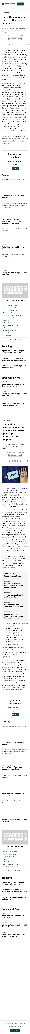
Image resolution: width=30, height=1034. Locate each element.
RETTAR (4, 323)
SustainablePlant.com (20, 139)
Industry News (6, 12)
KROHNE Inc (6, 313)
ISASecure (11, 495)
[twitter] (15, 44)
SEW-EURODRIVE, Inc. (9, 325)
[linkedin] (12, 44)
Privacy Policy (17, 1026)
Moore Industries (7, 318)
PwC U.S (7, 61)
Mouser (4, 320)
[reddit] (18, 44)
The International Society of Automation (15, 488)
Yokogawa (5, 335)
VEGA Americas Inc (8, 330)
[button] (3, 4)
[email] (20, 44)
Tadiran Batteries (7, 328)
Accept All (15, 1030)
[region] (15, 1027)
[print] (27, 44)
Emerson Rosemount (8, 305)
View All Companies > (15, 339)
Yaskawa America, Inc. (9, 333)
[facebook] (9, 44)
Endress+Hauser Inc (8, 308)
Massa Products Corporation (10, 315)
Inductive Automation (8, 310)
